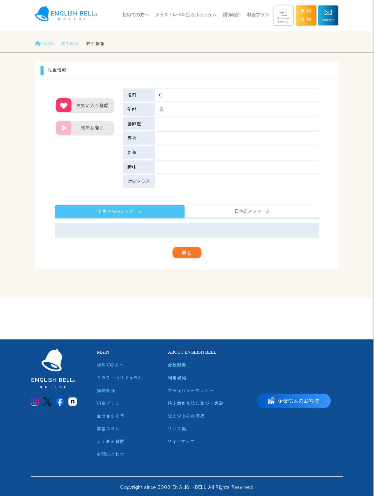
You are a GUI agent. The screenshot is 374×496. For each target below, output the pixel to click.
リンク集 (177, 428)
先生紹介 (70, 43)
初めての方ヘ (135, 14)
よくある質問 (111, 441)
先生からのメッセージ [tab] (120, 211)
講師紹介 (232, 14)
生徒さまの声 (111, 416)
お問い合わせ (111, 454)
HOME (47, 43)
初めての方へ (110, 364)
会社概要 (177, 364)
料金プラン (258, 14)
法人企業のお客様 (186, 416)
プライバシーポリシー (191, 390)
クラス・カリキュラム (120, 377)
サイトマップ (181, 441)
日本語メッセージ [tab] (252, 211)
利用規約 (177, 377)
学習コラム (108, 428)
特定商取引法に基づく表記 (196, 403)
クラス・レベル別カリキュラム (186, 14)
